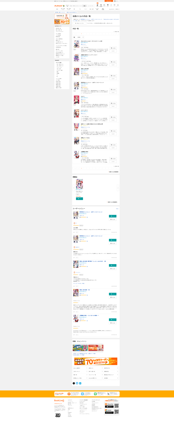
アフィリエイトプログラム (84, 413)
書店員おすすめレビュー (60, 53)
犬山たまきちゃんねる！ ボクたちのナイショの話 (91, 41)
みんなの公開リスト (59, 52)
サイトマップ (94, 411)
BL (74, 9)
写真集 (58, 73)
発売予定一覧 (58, 28)
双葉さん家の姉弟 (85, 68)
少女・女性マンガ (69, 9)
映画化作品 (58, 36)
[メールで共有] (77, 384)
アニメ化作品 (58, 33)
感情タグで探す (59, 87)
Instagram (70, 412)
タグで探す (58, 80)
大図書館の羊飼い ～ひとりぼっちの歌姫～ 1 (89, 315)
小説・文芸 (91, 9)
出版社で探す (58, 86)
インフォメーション (83, 409)
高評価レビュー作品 (59, 55)
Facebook (70, 416)
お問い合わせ (82, 411)
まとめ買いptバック (59, 41)
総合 (57, 9)
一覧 (117, 208)
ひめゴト (83, 96)
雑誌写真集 (103, 9)
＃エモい (80, 283)
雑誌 (57, 71)
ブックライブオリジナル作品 (61, 45)
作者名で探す (58, 83)
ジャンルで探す (59, 78)
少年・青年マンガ (63, 9)
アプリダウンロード (83, 404)
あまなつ (77, 247)
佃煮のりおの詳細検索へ (114, 171)
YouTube (69, 415)
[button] (79, 198)
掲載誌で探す (58, 84)
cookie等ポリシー (95, 409)
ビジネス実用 (97, 9)
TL (80, 9)
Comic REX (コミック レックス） (79, 192)
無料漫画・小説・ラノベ (72, 402)
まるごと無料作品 (59, 38)
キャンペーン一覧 (59, 50)
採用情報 (93, 404)
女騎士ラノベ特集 (91, 353)
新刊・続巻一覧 (59, 29)
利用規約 (93, 405)
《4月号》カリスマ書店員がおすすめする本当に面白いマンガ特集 (80, 354)
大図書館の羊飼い (85, 151)
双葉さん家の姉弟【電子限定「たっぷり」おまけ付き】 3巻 (93, 261)
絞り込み (67, 6)
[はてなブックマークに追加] (80, 384)
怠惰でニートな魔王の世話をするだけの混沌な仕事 (92, 124)
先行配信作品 (58, 47)
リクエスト (82, 412)
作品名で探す (58, 81)
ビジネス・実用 (59, 70)
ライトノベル (59, 67)
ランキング (70, 405)
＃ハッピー (75, 283)
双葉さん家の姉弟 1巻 (85, 289)
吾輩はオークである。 (85, 137)
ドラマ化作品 (58, 35)
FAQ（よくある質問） (84, 408)
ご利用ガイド (117, 9)
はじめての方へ (111, 9)
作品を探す (82, 402)
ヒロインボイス (84, 110)
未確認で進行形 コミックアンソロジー (89, 54)
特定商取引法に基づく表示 (97, 408)
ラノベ (86, 9)
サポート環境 (82, 406)
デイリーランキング (59, 31)
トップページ (70, 401)
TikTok (69, 413)
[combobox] (76, 6)
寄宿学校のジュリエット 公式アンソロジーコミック (91, 19)
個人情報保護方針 (95, 406)
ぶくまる (57, 56)
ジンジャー (78, 272)
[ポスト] (74, 383)
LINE (69, 409)
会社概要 (93, 401)
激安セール (58, 40)
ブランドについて (95, 402)
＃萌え (83, 283)
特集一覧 (57, 49)
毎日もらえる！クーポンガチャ (61, 43)
